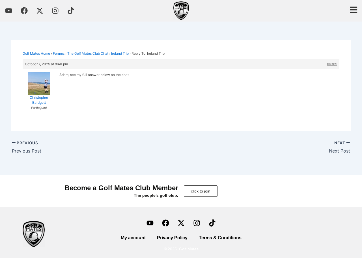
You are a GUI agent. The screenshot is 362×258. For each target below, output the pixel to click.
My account (133, 237)
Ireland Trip (120, 53)
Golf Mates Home (36, 53)
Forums (58, 53)
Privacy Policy (172, 237)
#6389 (332, 64)
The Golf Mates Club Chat (87, 53)
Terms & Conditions (220, 237)
